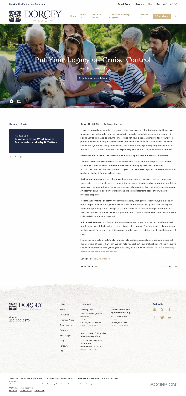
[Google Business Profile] (154, 309)
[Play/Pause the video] (11, 101)
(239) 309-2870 (133, 247)
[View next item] (21, 157)
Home (62, 309)
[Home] (35, 16)
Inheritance (104, 258)
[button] (19, 101)
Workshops (161, 16)
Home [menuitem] (73, 16)
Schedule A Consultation (93, 78)
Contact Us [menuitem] (143, 16)
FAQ (62, 351)
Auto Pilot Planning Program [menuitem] (119, 16)
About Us (64, 314)
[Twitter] (154, 317)
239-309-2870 (166, 3)
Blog (150, 4)
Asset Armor (124, 4)
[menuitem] (13, 391)
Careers (139, 4)
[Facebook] (169, 309)
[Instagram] (162, 317)
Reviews (64, 345)
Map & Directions (89, 325)
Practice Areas (67, 319)
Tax (95, 258)
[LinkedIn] (169, 317)
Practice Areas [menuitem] (96, 16)
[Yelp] (162, 309)
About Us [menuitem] (83, 16)
